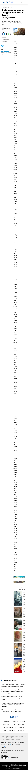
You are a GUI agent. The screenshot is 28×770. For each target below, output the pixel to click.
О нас (5, 730)
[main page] (12, 2)
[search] (25, 2)
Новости (9, 7)
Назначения (6, 721)
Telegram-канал (5, 51)
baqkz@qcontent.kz (6, 746)
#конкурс (3, 37)
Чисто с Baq (21, 730)
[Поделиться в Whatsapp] (8, 34)
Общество (6, 724)
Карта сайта (4, 755)
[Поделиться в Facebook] (2, 34)
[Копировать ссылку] (10, 34)
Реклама (3, 747)
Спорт (13, 724)
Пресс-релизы (8, 727)
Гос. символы (19, 727)
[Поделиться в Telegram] (4, 34)
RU (21, 2)
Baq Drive (12, 730)
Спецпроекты (21, 724)
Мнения (22, 721)
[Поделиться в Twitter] (6, 34)
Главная (3, 7)
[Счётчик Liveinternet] (4, 757)
